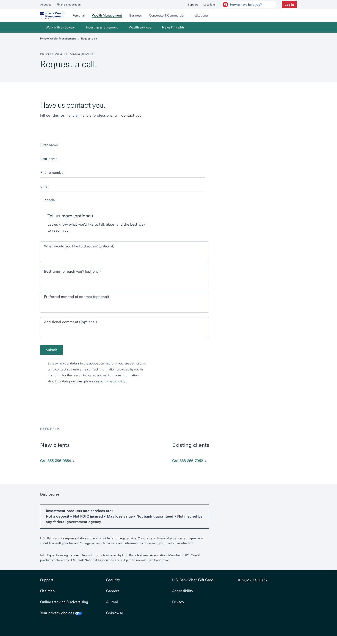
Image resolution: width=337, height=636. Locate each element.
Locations (209, 4)
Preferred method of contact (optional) (76, 296)
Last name (49, 159)
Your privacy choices (57, 613)
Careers (112, 591)
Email (45, 186)
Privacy (178, 602)
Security (113, 580)
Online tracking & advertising (64, 602)
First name (49, 145)
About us (45, 4)
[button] (289, 4)
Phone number (52, 172)
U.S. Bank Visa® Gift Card (192, 580)
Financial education (69, 4)
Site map (47, 591)
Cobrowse (114, 613)
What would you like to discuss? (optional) (79, 246)
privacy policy (115, 381)
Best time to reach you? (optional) (72, 271)
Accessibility (182, 591)
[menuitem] (52, 15)
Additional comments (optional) (70, 322)
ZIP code (47, 200)
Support (193, 4)
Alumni (112, 602)
